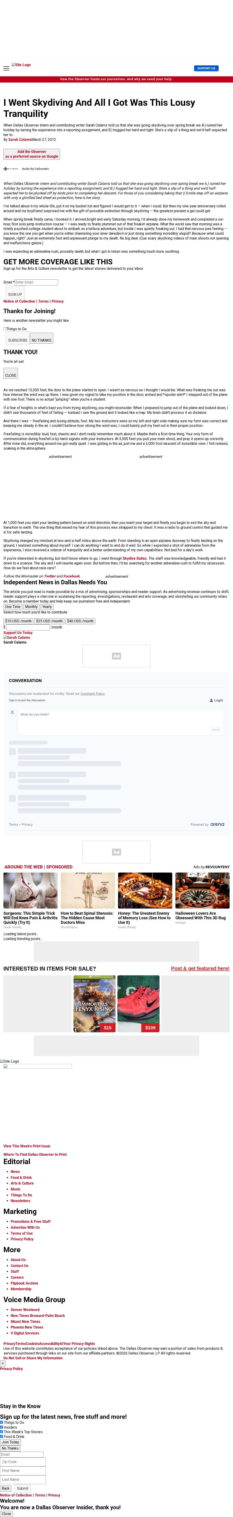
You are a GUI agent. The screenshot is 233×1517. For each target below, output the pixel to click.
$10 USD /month (18, 621)
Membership (21, 1289)
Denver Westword (25, 1310)
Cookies (32, 1344)
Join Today (10, 1442)
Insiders (10, 1427)
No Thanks (10, 1448)
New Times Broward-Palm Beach (38, 1316)
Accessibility (49, 1344)
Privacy (58, 301)
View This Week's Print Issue (26, 1146)
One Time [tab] (12, 607)
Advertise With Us (25, 1227)
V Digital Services (25, 1333)
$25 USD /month (49, 621)
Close (6, 1514)
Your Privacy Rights (79, 1344)
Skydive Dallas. (135, 558)
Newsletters (20, 1201)
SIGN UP (15, 294)
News (15, 1171)
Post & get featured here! (200, 968)
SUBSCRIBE (17, 340)
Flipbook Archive (24, 1283)
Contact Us (19, 1266)
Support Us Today (18, 633)
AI (61, 1344)
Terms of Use (22, 1233)
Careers (17, 1277)
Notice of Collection (19, 301)
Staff (15, 1271)
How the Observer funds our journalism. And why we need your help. (116, 79)
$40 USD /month (80, 621)
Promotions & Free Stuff (31, 1221)
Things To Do (21, 1195)
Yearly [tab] (47, 607)
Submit (22, 1488)
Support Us (206, 68)
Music (15, 1189)
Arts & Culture (22, 1183)
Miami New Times (25, 1321)
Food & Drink (21, 1177)
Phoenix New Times (27, 1327)
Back (6, 1488)
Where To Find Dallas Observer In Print (35, 1154)
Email (9, 282)
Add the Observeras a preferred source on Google (31, 154)
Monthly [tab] (31, 607)
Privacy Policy (22, 1239)
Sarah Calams (19, 139)
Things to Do (14, 1422)
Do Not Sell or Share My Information (33, 1358)
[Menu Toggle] (6, 68)
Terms (43, 301)
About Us (18, 1260)
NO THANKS (41, 340)
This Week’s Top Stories (23, 1432)
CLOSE (10, 375)
